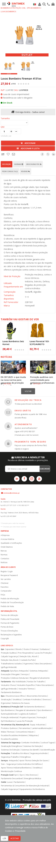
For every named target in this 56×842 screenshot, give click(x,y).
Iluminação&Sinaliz (9, 714)
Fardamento (6, 682)
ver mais (7, 383)
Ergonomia (28, 664)
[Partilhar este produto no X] (48, 154)
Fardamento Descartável (12, 778)
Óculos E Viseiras (30, 649)
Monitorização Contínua (11, 771)
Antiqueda (5, 671)
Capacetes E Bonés (13, 649)
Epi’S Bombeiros (8, 721)
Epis (2, 649)
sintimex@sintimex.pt (11, 493)
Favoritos (4, 587)
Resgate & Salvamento (40, 678)
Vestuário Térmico (26, 689)
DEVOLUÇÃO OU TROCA (28, 400)
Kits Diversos (31, 775)
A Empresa (5, 535)
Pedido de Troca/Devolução (12, 602)
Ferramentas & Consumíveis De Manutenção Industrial (25, 786)
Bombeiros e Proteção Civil (13, 8)
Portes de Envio (7, 627)
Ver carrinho (6, 579)
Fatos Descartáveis (42, 664)
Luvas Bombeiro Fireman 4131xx (21, 78)
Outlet (3, 782)
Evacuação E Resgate (10, 674)
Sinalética (17, 699)
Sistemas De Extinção (10, 750)
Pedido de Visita (7, 606)
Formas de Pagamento (10, 623)
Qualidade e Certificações (11, 543)
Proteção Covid (7, 775)
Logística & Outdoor (27, 714)
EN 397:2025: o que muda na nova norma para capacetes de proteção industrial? (13, 381)
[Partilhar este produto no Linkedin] (53, 154)
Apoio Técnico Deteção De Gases (33, 760)
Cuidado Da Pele (27, 660)
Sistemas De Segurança (10, 743)
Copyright (5, 638)
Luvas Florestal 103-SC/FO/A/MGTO (39, 343)
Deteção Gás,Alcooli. (10, 660)
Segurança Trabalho (10, 757)
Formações (5, 753)
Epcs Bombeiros (44, 710)
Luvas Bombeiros (8, 11)
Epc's (22, 775)
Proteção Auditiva (8, 653)
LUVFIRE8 (23, 90)
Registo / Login (7, 571)
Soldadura (44, 649)
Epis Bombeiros (8, 710)
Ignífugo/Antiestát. (9, 667)
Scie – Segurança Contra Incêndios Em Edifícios (21, 764)
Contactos (5, 558)
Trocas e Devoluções (9, 631)
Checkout (4, 583)
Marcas (4, 551)
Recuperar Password (9, 575)
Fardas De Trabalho (36, 682)
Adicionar (29, 143)
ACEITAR (14, 838)
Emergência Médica (32, 778)
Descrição (6, 164)
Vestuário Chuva (8, 685)
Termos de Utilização (9, 615)
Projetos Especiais (28, 717)
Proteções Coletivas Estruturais (14, 678)
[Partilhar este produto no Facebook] (42, 154)
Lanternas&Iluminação (42, 728)
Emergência (25, 757)
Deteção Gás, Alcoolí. (29, 656)
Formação (41, 717)
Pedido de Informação (10, 598)
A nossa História (7, 539)
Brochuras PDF (33, 164)
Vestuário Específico (26, 685)
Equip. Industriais (37, 725)
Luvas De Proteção (43, 653)
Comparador (6, 591)
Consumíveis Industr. (25, 732)
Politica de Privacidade (10, 619)
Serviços (25, 674)
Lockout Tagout (47, 743)
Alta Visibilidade (19, 682)
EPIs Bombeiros (34, 8)
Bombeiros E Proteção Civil (12, 707)
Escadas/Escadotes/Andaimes (14, 735)
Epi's (16, 775)
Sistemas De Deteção (32, 746)
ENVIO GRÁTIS (23, 410)
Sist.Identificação (47, 750)
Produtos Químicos (9, 728)
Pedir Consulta (9, 171)
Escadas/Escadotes (9, 739)
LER (4, 838)
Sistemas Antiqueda (38, 671)
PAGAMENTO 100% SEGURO (30, 441)
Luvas (9, 782)
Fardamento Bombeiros (11, 692)
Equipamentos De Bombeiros (32, 789)
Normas (18, 164)
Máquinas (33, 735)
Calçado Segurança (9, 656)
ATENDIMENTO (23, 424)
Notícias (4, 562)
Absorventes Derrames (37, 696)
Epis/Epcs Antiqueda (19, 671)
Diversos (46, 699)
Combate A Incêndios (32, 699)
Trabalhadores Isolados (11, 664)
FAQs (3, 594)
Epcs (3, 696)
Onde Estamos (7, 547)
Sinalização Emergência (11, 746)
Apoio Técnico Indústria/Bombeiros (16, 768)
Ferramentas (24, 728)
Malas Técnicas (7, 732)
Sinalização (6, 699)
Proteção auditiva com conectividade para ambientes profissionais (42, 380)
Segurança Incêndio (39, 753)
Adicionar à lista (29, 148)
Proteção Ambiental (9, 717)
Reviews (24, 171)
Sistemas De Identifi (30, 750)
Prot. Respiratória (25, 653)
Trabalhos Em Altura (20, 753)
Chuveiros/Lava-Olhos (15, 696)
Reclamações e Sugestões (11, 634)
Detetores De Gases (21, 703)
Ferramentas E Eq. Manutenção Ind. (15, 725)
